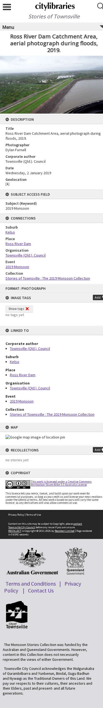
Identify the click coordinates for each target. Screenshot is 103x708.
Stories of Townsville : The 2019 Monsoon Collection (52, 414)
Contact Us (41, 590)
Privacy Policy (16, 514)
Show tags (16, 309)
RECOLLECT (14, 531)
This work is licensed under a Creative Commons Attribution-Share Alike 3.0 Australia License (61, 483)
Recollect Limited (64, 531)
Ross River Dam (22, 374)
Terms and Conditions (30, 583)
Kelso (14, 361)
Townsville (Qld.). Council (30, 348)
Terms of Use (33, 514)
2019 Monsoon (22, 401)
